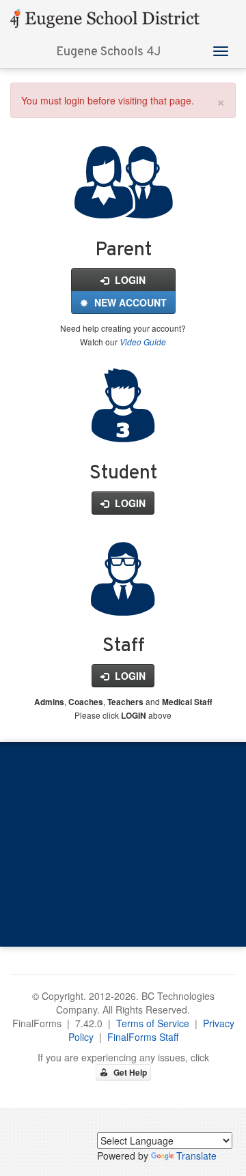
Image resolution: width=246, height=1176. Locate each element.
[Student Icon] (123, 426)
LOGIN (129, 280)
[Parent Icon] (123, 203)
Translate (196, 1155)
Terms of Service (152, 1023)
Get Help (129, 1072)
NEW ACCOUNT (129, 302)
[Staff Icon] (123, 600)
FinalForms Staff (142, 1037)
